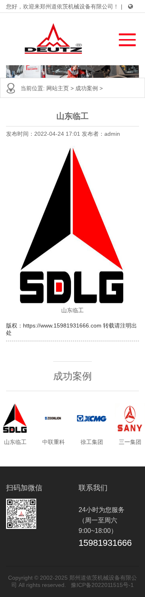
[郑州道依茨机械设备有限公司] (51, 39)
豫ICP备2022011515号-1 (102, 585)
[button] (123, 37)
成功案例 (86, 88)
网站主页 (57, 88)
